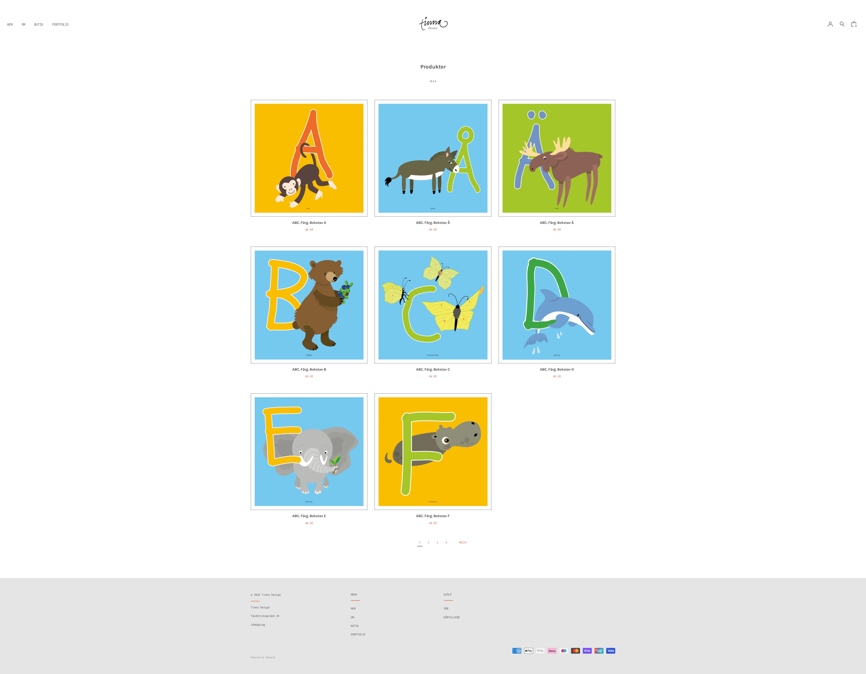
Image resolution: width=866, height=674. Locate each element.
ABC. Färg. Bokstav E (309, 516)
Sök (446, 608)
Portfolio (358, 634)
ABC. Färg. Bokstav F (433, 516)
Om (352, 617)
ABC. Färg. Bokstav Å (433, 222)
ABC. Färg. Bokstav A (309, 222)
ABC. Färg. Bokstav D (557, 369)
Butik (355, 626)
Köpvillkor (452, 617)
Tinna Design (271, 594)
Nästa (463, 542)
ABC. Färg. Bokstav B (309, 369)
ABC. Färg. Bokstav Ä (557, 222)
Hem (353, 608)
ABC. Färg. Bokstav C (433, 369)
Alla (433, 81)
